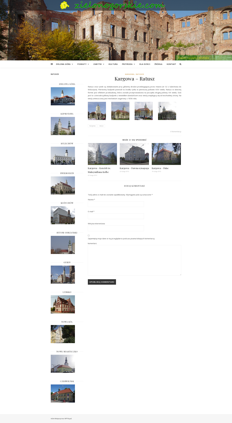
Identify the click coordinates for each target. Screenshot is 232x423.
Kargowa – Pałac (160, 168)
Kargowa (129, 74)
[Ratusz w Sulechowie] (67, 156)
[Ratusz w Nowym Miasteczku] (67, 364)
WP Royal (68, 418)
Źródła (158, 64)
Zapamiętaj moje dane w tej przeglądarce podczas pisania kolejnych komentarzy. (121, 238)
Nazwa (91, 199)
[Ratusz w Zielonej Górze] (67, 96)
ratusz (101, 126)
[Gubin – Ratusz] (67, 275)
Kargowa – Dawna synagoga (134, 168)
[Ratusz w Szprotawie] (67, 126)
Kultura (113, 64)
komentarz (92, 243)
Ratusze (140, 74)
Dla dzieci (144, 64)
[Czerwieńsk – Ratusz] (67, 393)
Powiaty (82, 64)
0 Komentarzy (175, 131)
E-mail (91, 211)
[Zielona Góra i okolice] (116, 5)
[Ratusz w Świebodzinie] (67, 185)
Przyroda (127, 64)
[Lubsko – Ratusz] (67, 304)
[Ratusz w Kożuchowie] (67, 215)
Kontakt (171, 64)
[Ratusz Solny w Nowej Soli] (67, 334)
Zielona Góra (63, 64)
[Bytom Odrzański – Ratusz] (67, 245)
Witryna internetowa (96, 223)
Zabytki (97, 64)
